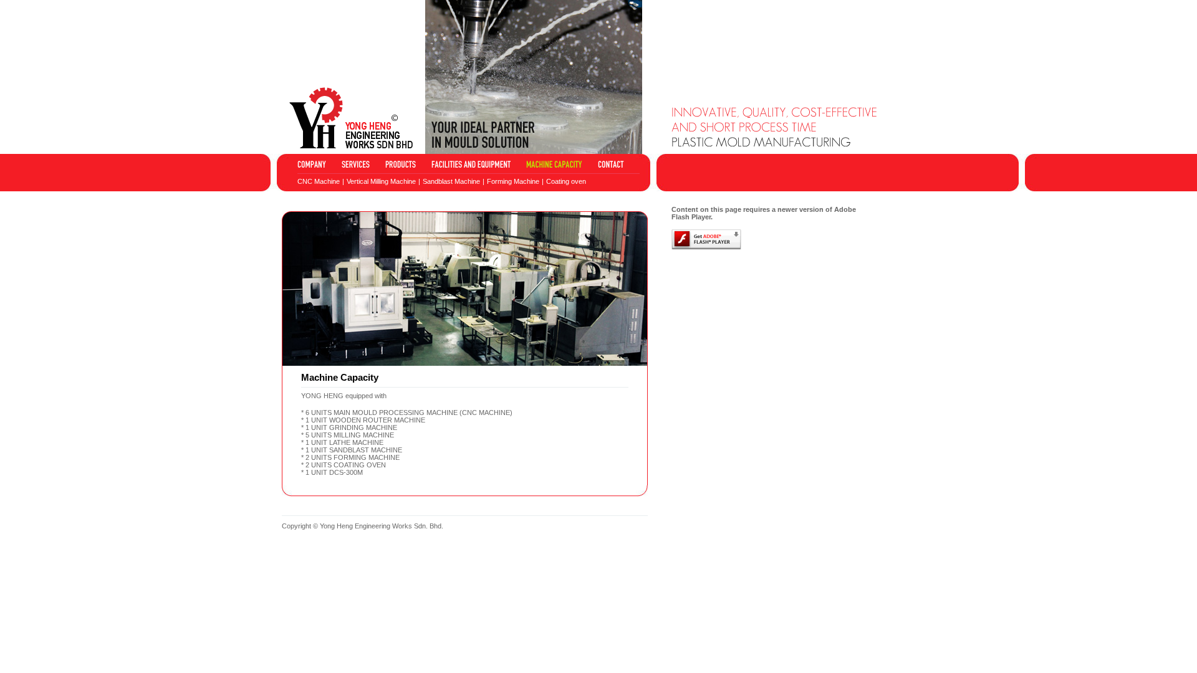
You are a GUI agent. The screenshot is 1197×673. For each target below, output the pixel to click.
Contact (611, 164)
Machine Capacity (554, 164)
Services (356, 164)
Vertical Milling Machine (381, 181)
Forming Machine (513, 181)
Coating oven (566, 181)
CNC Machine (318, 181)
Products (400, 164)
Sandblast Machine (451, 181)
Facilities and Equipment (471, 164)
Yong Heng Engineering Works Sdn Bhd (351, 117)
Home (311, 164)
